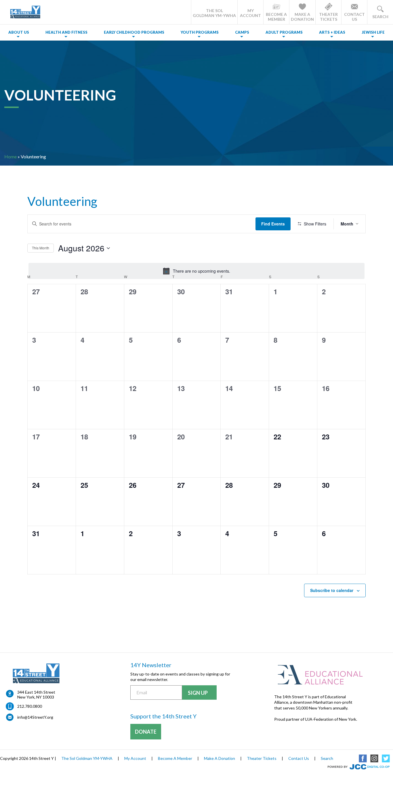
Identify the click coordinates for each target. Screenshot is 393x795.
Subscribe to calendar (331, 590)
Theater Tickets (261, 758)
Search (327, 758)
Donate (146, 731)
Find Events (273, 224)
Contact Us (298, 758)
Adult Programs (284, 32)
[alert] (196, 271)
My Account (135, 758)
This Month (40, 247)
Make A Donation (219, 758)
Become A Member (175, 758)
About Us (18, 32)
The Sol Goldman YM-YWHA (86, 758)
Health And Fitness (66, 32)
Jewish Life (373, 32)
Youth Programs (200, 32)
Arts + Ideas (332, 32)
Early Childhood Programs (134, 32)
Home (10, 156)
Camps (242, 32)
